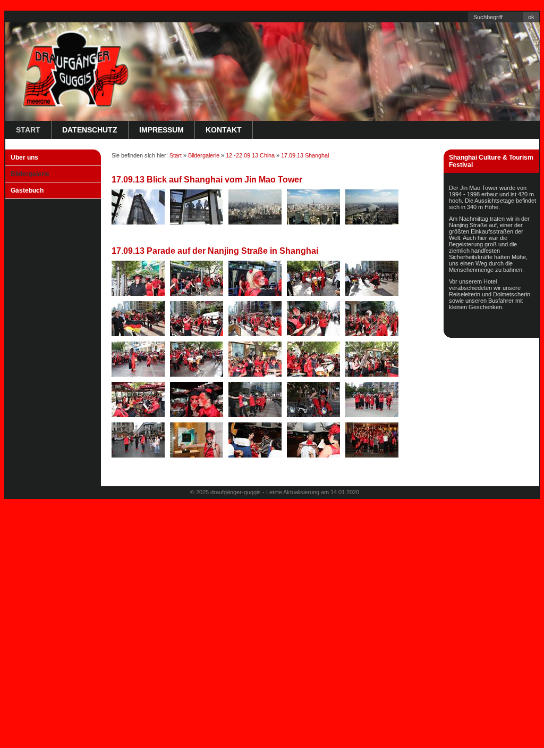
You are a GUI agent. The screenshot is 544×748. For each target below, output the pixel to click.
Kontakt (417, 16)
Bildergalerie (30, 174)
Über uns (24, 157)
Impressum (448, 16)
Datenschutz (89, 130)
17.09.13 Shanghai (305, 155)
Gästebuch (27, 190)
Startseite (388, 16)
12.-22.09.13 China (250, 155)
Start (28, 130)
